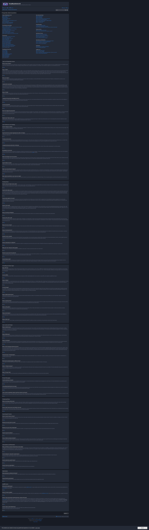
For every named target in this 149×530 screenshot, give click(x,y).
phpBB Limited (28, 487)
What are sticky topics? (5, 55)
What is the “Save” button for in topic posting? (8, 45)
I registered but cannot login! (6, 18)
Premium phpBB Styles (39, 519)
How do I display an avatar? (6, 31)
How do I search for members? (40, 36)
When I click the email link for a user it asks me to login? (10, 33)
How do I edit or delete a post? (6, 37)
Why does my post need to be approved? (8, 46)
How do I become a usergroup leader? (41, 19)
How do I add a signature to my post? (7, 38)
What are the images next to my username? (8, 30)
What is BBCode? (4, 50)
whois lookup (4, 499)
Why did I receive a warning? (6, 43)
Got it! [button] (142, 527)
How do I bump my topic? (6, 47)
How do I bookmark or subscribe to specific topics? (43, 41)
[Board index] (5, 4)
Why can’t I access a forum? (6, 41)
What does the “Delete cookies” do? (7, 23)
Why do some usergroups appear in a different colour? (43, 20)
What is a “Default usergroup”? (40, 21)
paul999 (40, 520)
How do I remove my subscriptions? (41, 43)
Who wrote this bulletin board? (40, 50)
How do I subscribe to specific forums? (41, 42)
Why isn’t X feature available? (40, 51)
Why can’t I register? (5, 17)
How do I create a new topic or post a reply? (8, 36)
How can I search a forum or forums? (41, 34)
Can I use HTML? (4, 51)
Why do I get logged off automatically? (7, 22)
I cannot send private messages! (40, 25)
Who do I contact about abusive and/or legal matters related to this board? (46, 52)
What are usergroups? (39, 17)
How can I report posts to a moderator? (8, 44)
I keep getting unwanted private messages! (42, 26)
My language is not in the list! (6, 29)
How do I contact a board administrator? (41, 53)
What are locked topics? (5, 56)
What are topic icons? (5, 57)
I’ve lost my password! (5, 21)
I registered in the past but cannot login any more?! (9, 20)
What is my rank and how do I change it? (8, 32)
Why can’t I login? (4, 19)
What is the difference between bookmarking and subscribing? (45, 40)
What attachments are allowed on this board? (42, 46)
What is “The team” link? (39, 22)
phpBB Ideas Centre (45, 493)
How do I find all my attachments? (41, 47)
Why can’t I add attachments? (6, 42)
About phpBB (4, 488)
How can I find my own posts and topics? (42, 37)
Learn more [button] (37, 527)
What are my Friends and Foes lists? (41, 30)
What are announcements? (6, 54)
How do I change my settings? (6, 26)
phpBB (33, 152)
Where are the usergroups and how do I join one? (43, 18)
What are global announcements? (7, 53)
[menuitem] (8, 8)
